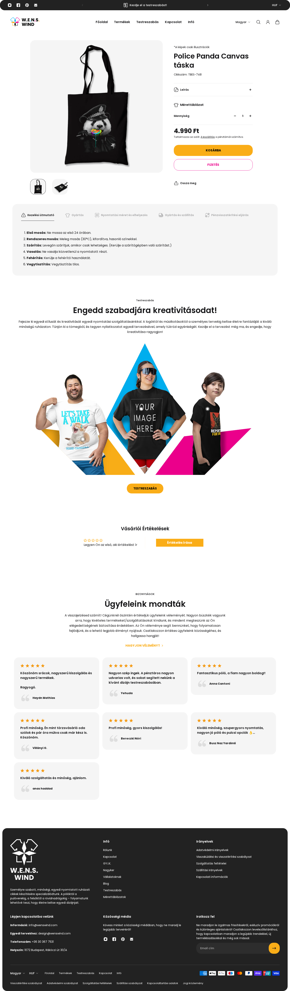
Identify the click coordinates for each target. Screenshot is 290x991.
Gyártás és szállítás (179, 215)
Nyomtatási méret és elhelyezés (124, 215)
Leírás (184, 90)
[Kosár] (277, 22)
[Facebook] (18, 5)
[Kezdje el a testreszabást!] (145, 5)
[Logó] (24, 22)
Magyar (15, 973)
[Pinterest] (27, 5)
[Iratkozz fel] (274, 948)
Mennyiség (181, 116)
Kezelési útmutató (40, 215)
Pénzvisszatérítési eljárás (230, 215)
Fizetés (213, 165)
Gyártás (78, 215)
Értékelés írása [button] (179, 542)
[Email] (35, 5)
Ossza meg (188, 183)
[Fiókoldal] (268, 22)
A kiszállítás (208, 137)
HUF (274, 5)
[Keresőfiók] (258, 22)
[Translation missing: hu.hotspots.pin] (83, 439)
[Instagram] (9, 5)
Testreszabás (145, 488)
